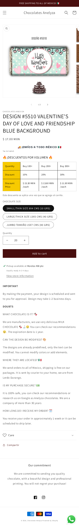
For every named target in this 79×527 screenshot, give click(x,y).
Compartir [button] (13, 445)
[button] (5, 13)
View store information (20, 275)
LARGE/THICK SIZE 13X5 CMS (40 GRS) (30, 216)
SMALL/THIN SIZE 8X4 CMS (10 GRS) (28, 208)
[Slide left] (31, 105)
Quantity (7, 233)
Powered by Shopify (50, 520)
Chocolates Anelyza (34, 520)
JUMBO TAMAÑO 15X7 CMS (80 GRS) (28, 225)
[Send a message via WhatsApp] (71, 519)
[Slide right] (48, 105)
